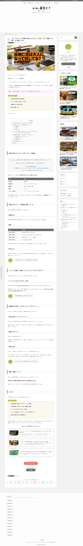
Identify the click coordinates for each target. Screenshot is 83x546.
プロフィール (30, 542)
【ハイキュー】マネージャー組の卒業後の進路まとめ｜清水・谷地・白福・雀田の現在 (35, 431)
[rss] (74, 0)
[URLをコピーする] (51, 482)
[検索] (77, 0)
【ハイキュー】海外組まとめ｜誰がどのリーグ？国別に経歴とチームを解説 (35, 451)
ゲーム (63, 178)
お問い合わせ (52, 542)
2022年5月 (10, 535)
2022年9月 (10, 523)
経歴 (16, 128)
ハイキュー (17, 42)
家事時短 (69, 195)
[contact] (75, 0)
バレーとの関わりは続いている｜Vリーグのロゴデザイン (25, 131)
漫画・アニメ (11, 42)
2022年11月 (10, 517)
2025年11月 (10, 512)
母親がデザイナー (19, 137)
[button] (11, 482)
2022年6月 (10, 532)
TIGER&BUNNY (63, 193)
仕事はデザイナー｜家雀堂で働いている (22, 124)
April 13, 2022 (39, 170)
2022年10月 (10, 520)
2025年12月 (10, 509)
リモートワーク (63, 195)
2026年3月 (10, 500)
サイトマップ (36, 542)
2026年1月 (10, 506)
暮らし (63, 181)
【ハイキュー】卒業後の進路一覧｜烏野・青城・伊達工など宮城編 (33, 441)
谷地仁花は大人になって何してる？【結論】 (23, 123)
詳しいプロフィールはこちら (68, 63)
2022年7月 (10, 529)
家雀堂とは (17, 126)
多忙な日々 (17, 129)
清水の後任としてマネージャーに (22, 136)
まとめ (14, 143)
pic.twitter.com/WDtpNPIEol (42, 168)
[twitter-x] (72, 0)
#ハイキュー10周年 (15, 159)
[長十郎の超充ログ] (41, 9)
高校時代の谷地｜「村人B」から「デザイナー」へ (24, 134)
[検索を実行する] (76, 37)
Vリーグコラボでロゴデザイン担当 (22, 132)
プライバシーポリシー (44, 542)
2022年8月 (10, 526)
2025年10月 (10, 515)
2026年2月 (10, 503)
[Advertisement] (41, 23)
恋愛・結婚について (17, 141)
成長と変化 (17, 139)
